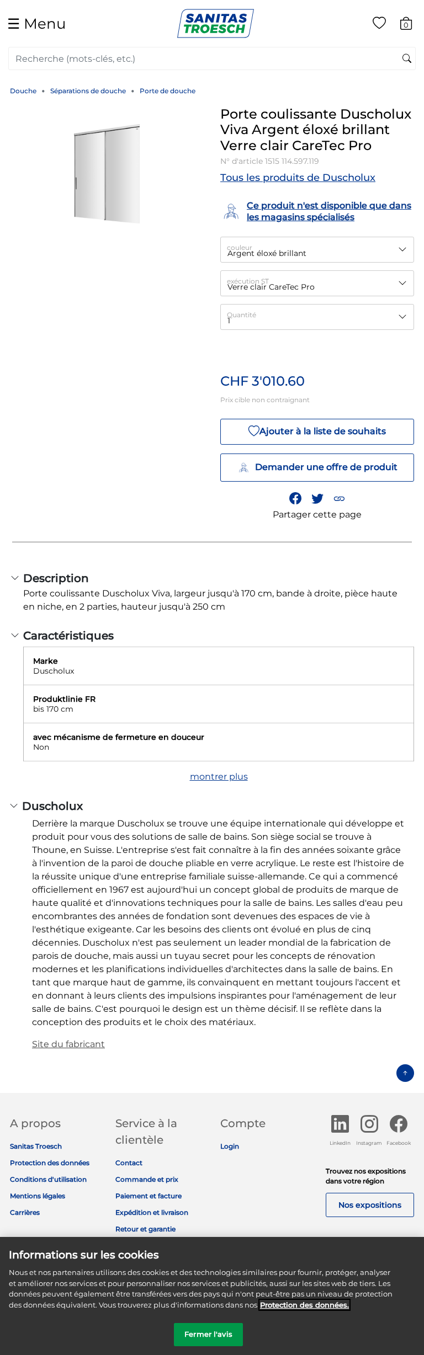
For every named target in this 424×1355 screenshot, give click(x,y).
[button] (339, 498)
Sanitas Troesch (36, 1146)
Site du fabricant (68, 1044)
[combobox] (212, 58)
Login (229, 1146)
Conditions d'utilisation (48, 1179)
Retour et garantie (145, 1229)
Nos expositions (369, 1205)
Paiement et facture (148, 1196)
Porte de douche (167, 91)
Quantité (241, 315)
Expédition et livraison (151, 1212)
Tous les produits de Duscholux (297, 178)
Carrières (25, 1212)
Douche (23, 91)
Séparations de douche (88, 91)
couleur (239, 247)
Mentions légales (37, 1196)
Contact (128, 1163)
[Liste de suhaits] (379, 25)
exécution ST (248, 281)
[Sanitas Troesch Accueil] (215, 23)
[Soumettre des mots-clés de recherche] (406, 59)
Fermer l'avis (208, 1334)
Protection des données (49, 1163)
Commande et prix (146, 1179)
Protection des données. (304, 1304)
